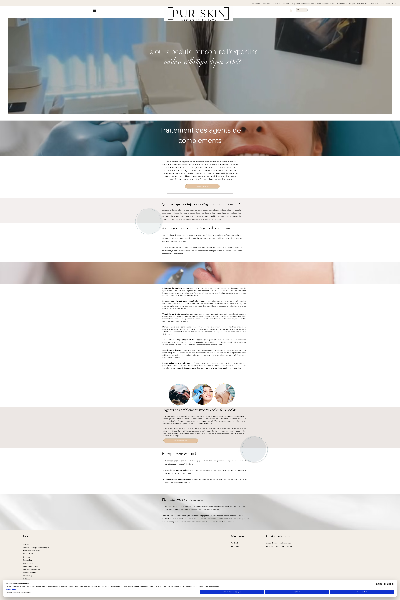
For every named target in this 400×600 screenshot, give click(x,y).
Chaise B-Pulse (28, 554)
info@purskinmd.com (282, 543)
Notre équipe (28, 576)
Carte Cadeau (28, 563)
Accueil (26, 544)
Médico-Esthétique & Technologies (36, 548)
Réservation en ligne (30, 566)
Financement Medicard (31, 569)
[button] (291, 10)
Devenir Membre (29, 573)
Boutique (26, 557)
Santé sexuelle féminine (32, 551)
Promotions (27, 560)
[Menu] (94, 10)
